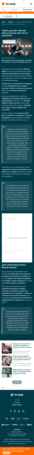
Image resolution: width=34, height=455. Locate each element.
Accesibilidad (12, 441)
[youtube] (23, 411)
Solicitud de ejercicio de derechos (17, 443)
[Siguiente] (16, 16)
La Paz (4, 10)
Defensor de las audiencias (24, 441)
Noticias (11, 22)
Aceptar (7, 453)
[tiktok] (19, 411)
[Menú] (31, 4)
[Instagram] (15, 411)
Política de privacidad (17, 451)
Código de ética (8, 439)
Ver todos (17, 382)
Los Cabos (14, 10)
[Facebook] (11, 411)
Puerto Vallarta (27, 10)
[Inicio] (9, 3)
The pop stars (9, 17)
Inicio (3, 22)
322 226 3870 (18, 432)
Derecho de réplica (19, 439)
